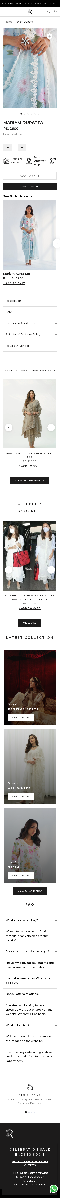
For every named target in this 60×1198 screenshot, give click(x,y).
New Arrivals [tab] (43, 370)
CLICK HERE (38, 1184)
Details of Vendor (17, 345)
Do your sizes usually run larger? (27, 951)
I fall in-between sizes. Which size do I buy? (28, 980)
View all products (30, 480)
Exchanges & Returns (20, 323)
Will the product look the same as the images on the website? (29, 1038)
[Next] (45, 113)
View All (29, 623)
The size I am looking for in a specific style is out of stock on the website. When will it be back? (29, 1010)
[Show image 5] (35, 114)
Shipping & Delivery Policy (23, 334)
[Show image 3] (28, 114)
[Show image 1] (21, 114)
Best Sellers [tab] (16, 370)
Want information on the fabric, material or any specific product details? (27, 936)
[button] (26, 1112)
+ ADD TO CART (14, 283)
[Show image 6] (39, 114)
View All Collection (30, 891)
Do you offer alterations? (23, 994)
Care (9, 312)
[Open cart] (55, 11)
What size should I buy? (22, 920)
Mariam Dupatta (24, 21)
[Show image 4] (31, 114)
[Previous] (15, 113)
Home (8, 21)
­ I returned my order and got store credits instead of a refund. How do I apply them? (29, 1057)
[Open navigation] (4, 11)
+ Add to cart (30, 466)
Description (13, 300)
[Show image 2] (25, 114)
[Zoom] (49, 36)
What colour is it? (18, 1025)
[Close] (53, 1147)
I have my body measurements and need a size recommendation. (30, 965)
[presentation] (8, 427)
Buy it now (30, 186)
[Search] (49, 12)
